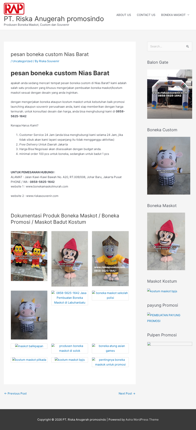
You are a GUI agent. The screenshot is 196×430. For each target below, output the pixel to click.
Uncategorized (22, 61)
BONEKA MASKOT (173, 15)
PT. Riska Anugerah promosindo (54, 19)
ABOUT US (123, 15)
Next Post (127, 393)
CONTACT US (146, 15)
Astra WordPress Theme (142, 419)
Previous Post (15, 393)
